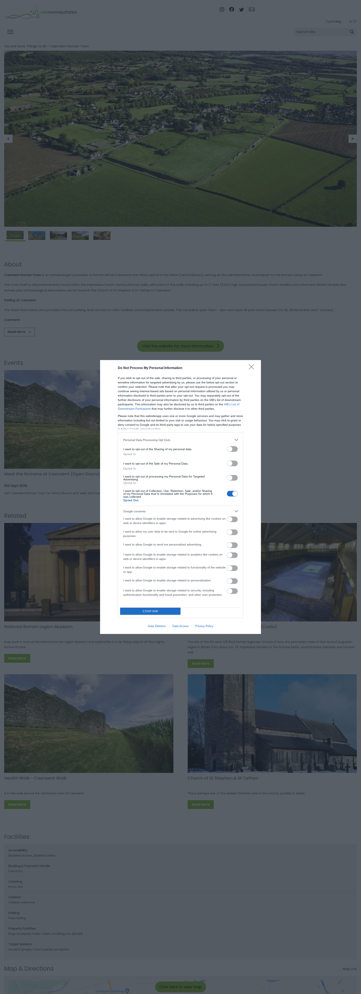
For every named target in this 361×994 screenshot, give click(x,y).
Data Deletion (157, 626)
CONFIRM (150, 611)
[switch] (232, 449)
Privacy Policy (204, 626)
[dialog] (180, 497)
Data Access (180, 626)
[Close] (253, 368)
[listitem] (180, 440)
